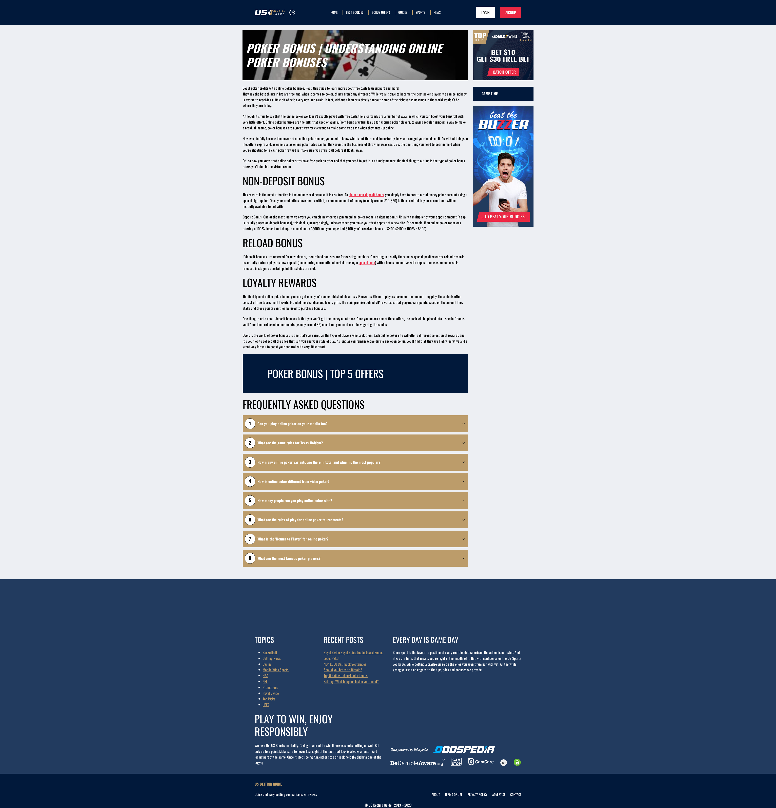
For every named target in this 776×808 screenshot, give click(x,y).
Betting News (272, 658)
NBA (265, 675)
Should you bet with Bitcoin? (343, 669)
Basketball (270, 652)
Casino (267, 664)
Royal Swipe (271, 693)
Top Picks (269, 698)
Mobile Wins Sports (276, 669)
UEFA (266, 704)
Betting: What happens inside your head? (351, 681)
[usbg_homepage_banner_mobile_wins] (503, 78)
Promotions (270, 687)
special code (367, 262)
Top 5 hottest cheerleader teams (346, 675)
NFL (265, 681)
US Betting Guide (268, 784)
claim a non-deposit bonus (366, 194)
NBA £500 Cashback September (345, 664)
